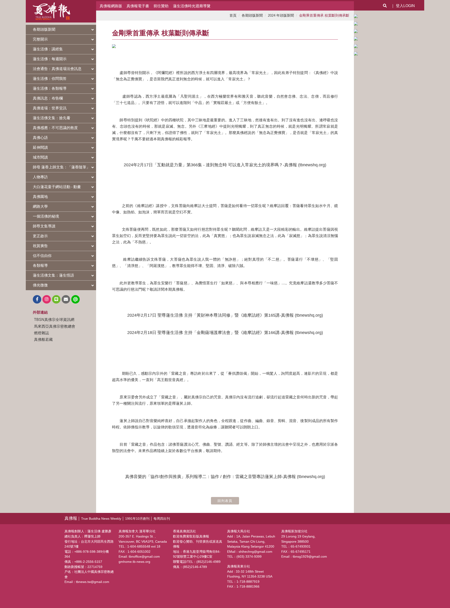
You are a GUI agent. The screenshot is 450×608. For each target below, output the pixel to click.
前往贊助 (161, 6)
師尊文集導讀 (44, 226)
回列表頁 (225, 501)
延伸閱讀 (40, 147)
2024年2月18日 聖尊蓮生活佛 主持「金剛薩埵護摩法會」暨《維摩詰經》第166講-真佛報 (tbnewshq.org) (225, 332)
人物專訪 (40, 177)
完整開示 (40, 39)
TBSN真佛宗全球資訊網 (54, 319)
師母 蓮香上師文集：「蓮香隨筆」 (61, 167)
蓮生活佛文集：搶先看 (51, 118)
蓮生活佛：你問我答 (50, 79)
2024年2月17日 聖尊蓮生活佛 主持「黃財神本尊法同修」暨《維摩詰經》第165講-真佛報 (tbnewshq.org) (225, 315)
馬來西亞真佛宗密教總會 (54, 326)
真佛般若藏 (43, 339)
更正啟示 (40, 236)
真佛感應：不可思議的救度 (55, 128)
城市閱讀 (40, 157)
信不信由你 (42, 256)
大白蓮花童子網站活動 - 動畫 (57, 187)
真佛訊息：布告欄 (48, 98)
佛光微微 (40, 285)
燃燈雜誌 (41, 333)
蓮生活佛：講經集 (48, 49)
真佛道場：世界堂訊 (50, 108)
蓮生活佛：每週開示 (50, 59)
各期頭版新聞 (44, 29)
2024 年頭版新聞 (281, 15)
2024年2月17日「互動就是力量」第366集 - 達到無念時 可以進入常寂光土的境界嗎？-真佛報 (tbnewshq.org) (225, 165)
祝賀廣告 (40, 246)
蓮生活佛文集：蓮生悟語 (53, 275)
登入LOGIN (405, 6)
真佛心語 (40, 138)
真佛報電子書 (138, 6)
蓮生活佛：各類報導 (50, 88)
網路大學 (40, 206)
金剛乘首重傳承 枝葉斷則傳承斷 (324, 15)
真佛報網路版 (111, 6)
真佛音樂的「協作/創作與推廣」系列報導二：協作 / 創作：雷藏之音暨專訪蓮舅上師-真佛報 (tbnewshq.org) (225, 476)
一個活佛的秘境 (46, 216)
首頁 (232, 15)
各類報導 (40, 265)
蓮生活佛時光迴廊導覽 (191, 6)
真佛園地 (40, 197)
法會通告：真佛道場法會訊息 (57, 69)
